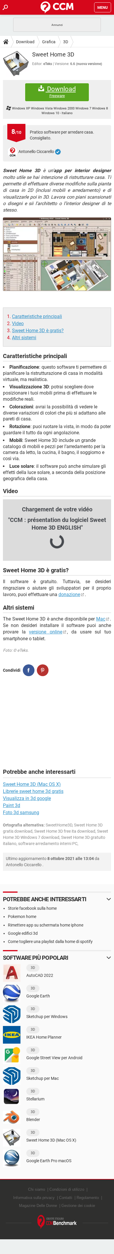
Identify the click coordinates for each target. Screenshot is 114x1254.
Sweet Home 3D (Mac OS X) (32, 784)
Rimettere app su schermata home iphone (45, 925)
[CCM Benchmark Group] (57, 1222)
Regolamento (88, 1197)
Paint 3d (11, 805)
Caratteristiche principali (37, 316)
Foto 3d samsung (21, 812)
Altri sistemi (24, 337)
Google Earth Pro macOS (48, 1160)
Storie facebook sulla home (32, 908)
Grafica (49, 41)
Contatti (65, 1197)
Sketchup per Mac (42, 1078)
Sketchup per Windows (47, 1016)
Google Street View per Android (54, 1057)
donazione (69, 594)
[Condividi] (28, 670)
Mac (100, 619)
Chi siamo (36, 1189)
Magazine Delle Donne (38, 1205)
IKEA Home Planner (44, 1037)
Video (18, 323)
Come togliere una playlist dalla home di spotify (50, 941)
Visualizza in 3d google (27, 798)
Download (25, 41)
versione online (45, 632)
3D (65, 41)
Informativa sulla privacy (34, 1197)
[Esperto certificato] (58, 152)
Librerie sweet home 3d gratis (33, 791)
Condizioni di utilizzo (66, 1189)
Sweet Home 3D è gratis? (38, 330)
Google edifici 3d (23, 933)
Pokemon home (22, 916)
